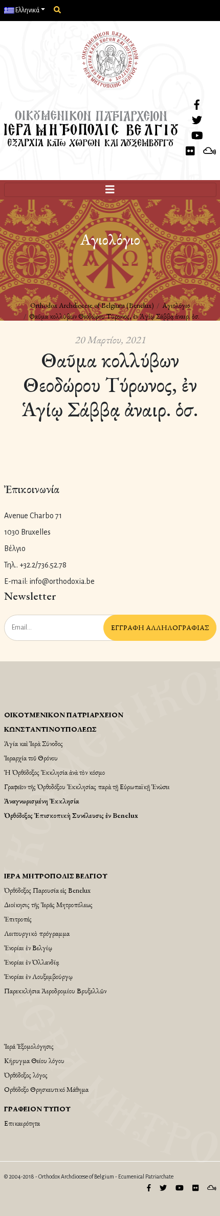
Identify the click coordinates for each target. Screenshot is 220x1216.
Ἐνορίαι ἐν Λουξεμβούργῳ (38, 976)
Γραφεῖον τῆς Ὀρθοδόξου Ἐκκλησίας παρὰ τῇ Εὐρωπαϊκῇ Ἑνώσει (87, 786)
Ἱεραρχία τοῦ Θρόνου (31, 757)
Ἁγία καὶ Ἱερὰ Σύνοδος (33, 743)
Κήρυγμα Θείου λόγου (34, 1060)
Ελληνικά (26, 10)
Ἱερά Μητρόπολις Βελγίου (55, 875)
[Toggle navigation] (110, 190)
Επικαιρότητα (22, 1123)
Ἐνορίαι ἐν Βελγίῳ (28, 947)
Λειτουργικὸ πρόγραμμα (37, 933)
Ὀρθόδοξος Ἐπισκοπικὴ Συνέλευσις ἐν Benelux (71, 815)
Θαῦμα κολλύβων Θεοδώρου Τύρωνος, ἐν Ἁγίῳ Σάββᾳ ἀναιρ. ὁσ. (114, 316)
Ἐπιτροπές (18, 919)
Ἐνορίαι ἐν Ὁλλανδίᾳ (31, 962)
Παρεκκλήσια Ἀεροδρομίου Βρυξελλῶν (55, 990)
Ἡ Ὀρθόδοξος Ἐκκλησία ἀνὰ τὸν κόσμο (54, 772)
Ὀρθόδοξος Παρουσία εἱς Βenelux (47, 890)
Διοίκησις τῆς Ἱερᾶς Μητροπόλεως (48, 904)
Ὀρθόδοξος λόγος (26, 1075)
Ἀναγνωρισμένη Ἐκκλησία (41, 801)
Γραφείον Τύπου (37, 1108)
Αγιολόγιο (176, 305)
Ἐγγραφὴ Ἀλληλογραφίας (160, 627)
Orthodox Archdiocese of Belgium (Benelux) (92, 305)
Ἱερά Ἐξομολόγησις (29, 1046)
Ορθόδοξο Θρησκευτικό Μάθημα (46, 1089)
